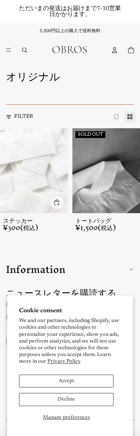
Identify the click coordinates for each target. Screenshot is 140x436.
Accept (66, 381)
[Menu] (8, 50)
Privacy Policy (64, 361)
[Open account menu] (114, 50)
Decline (66, 399)
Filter (23, 116)
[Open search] (24, 50)
